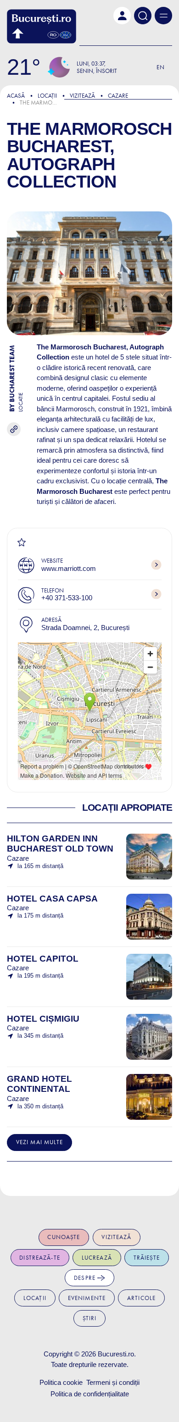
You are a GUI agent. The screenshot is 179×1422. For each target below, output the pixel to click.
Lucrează (97, 1257)
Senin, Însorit (97, 70)
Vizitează (82, 95)
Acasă (16, 95)
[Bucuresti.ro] (41, 26)
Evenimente (87, 1298)
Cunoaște (63, 1237)
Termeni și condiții (113, 1382)
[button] (122, 15)
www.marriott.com (68, 568)
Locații (47, 95)
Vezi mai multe (39, 1142)
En (161, 67)
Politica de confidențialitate (89, 1394)
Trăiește (147, 1257)
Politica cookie (61, 1382)
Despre (85, 1277)
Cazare (118, 95)
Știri (90, 1318)
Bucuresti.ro (116, 1354)
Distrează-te (39, 1257)
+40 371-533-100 (66, 598)
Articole (141, 1298)
